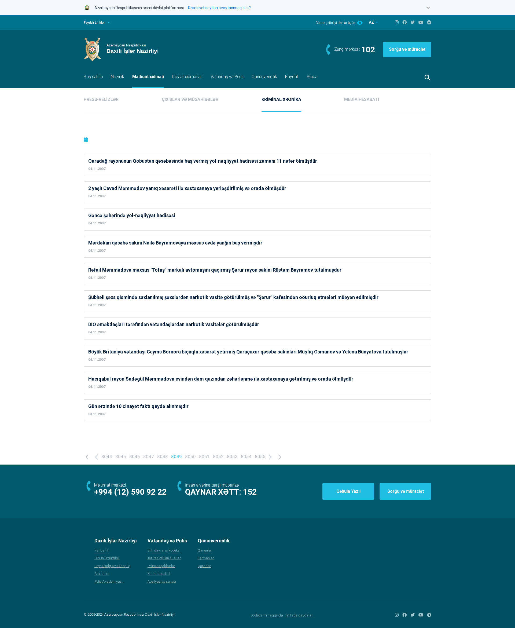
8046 (134, 456)
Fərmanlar (206, 558)
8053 (232, 456)
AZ (372, 22)
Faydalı (292, 76)
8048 (162, 456)
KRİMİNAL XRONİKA (281, 99)
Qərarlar (204, 566)
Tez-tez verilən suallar (164, 558)
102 (368, 49)
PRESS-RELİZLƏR (101, 99)
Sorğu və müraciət (407, 49)
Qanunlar (205, 550)
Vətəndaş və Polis (227, 76)
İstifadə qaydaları (300, 615)
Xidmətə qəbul (159, 574)
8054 (246, 456)
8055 (260, 456)
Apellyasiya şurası (162, 581)
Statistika (101, 574)
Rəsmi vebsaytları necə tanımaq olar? (219, 8)
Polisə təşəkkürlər (161, 566)
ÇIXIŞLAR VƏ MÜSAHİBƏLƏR (190, 99)
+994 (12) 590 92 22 (130, 491)
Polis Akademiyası (108, 581)
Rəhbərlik (101, 550)
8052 (218, 456)
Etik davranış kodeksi (164, 550)
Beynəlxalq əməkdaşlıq (112, 566)
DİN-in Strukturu (106, 558)
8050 (190, 456)
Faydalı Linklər (94, 22)
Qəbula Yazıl (348, 491)
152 (250, 491)
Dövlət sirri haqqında (267, 615)
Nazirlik (117, 76)
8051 (204, 456)
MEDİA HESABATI (361, 99)
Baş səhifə (93, 76)
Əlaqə (312, 76)
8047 (148, 456)
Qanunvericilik (264, 76)
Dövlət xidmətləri (187, 76)
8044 (106, 456)
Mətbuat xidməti (148, 76)
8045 (120, 456)
